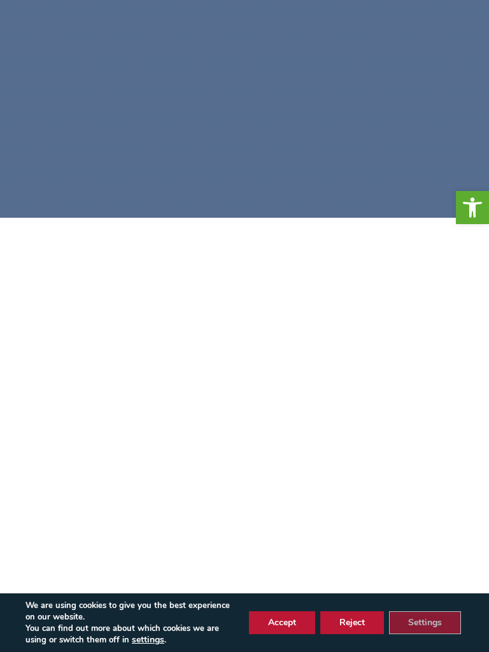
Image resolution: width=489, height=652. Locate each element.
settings (148, 640)
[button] (472, 207)
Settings (425, 622)
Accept (282, 622)
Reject (352, 622)
